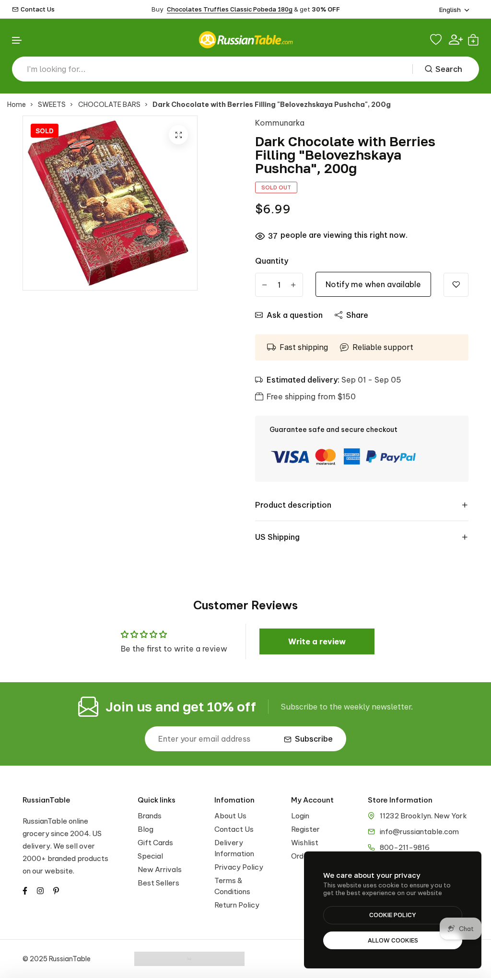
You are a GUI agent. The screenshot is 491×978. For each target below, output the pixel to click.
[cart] (473, 40)
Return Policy (236, 904)
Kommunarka (279, 123)
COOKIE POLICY (392, 915)
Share (357, 315)
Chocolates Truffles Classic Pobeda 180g (229, 9)
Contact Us (38, 9)
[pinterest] (56, 890)
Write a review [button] (317, 641)
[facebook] (25, 890)
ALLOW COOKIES (393, 940)
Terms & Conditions (232, 886)
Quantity (271, 261)
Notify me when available (373, 284)
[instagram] (40, 890)
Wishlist (304, 842)
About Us (230, 815)
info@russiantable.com (419, 831)
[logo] (245, 39)
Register (305, 829)
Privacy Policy (238, 867)
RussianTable (46, 799)
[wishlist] (437, 40)
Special (150, 856)
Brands (150, 815)
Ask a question (295, 315)
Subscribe (314, 739)
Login (300, 815)
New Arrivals (160, 869)
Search (448, 69)
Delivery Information (234, 848)
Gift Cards (155, 842)
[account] (456, 40)
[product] (178, 134)
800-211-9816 (405, 847)
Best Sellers (158, 882)
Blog (145, 829)
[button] (17, 40)
